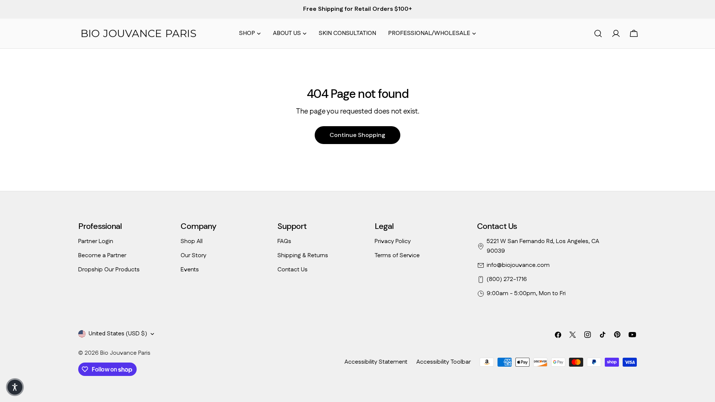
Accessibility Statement (375, 362)
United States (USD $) (118, 333)
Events (190, 269)
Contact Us (292, 269)
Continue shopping (357, 135)
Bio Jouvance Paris (125, 353)
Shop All (192, 241)
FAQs (284, 241)
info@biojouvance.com (518, 265)
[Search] (598, 33)
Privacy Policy (393, 241)
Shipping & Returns (302, 255)
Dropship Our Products (109, 269)
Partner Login (95, 241)
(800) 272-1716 (507, 279)
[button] (15, 387)
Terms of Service (397, 255)
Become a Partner (102, 255)
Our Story (193, 255)
